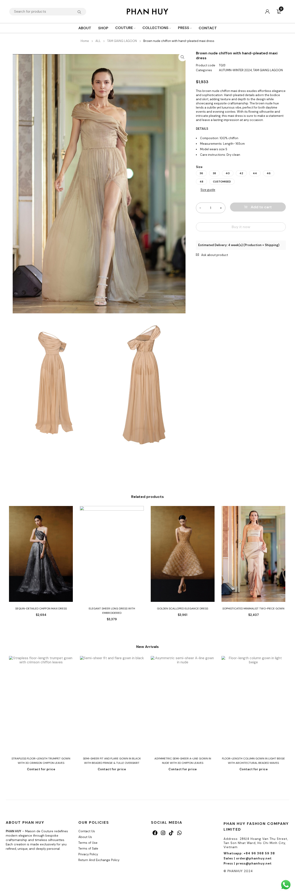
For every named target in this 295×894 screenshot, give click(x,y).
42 (241, 173)
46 (269, 173)
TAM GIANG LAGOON (122, 41)
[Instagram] (163, 833)
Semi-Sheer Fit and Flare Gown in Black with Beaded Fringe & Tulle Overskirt (112, 761)
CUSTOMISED (222, 181)
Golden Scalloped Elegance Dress (182, 608)
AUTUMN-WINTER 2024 (235, 70)
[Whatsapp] (179, 833)
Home (85, 41)
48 (201, 181)
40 (228, 173)
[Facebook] (155, 833)
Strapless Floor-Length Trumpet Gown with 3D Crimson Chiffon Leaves (41, 761)
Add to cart (261, 207)
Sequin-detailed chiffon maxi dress (41, 608)
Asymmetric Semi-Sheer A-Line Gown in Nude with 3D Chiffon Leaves (182, 761)
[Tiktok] (171, 833)
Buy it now (241, 226)
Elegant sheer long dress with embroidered (112, 611)
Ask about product (214, 255)
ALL (98, 41)
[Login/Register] (267, 11)
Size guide (208, 190)
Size (199, 167)
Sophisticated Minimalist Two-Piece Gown (253, 608)
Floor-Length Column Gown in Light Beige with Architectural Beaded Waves (253, 761)
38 (214, 173)
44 (255, 173)
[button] (182, 57)
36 (201, 173)
